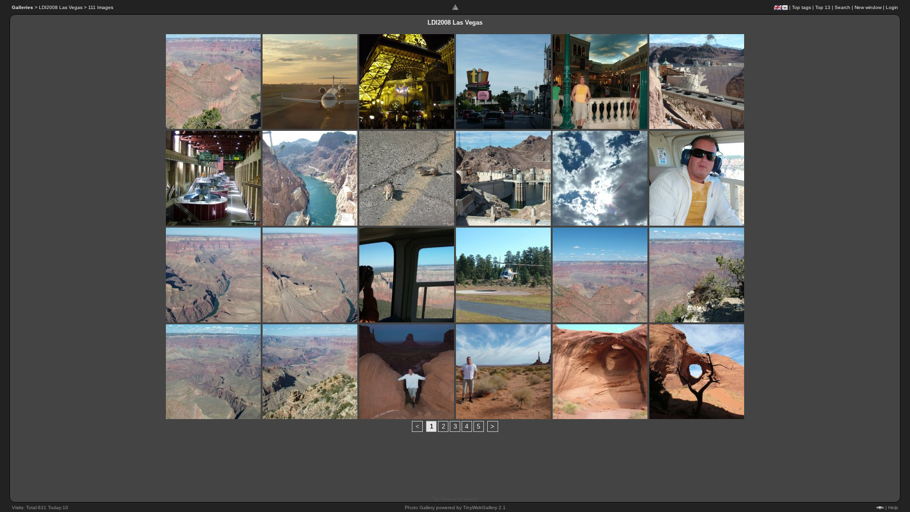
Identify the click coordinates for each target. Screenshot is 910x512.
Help (893, 507)
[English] (778, 7)
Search (842, 7)
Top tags (801, 7)
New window (868, 7)
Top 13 (822, 7)
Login (892, 7)
